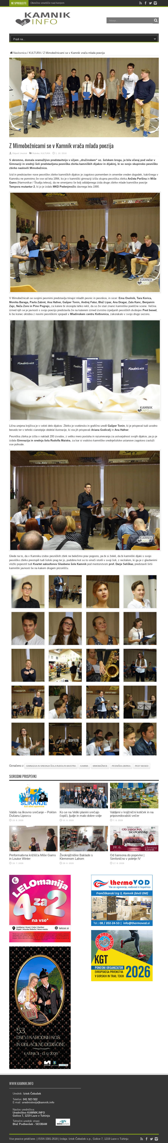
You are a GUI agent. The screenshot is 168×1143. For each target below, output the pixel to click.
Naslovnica (19, 52)
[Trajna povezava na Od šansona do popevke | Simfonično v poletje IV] (134, 850)
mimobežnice (100, 766)
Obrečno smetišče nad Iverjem (47, 3)
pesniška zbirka (121, 766)
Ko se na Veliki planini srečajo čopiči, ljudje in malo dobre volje (81, 813)
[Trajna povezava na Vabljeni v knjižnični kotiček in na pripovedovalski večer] (134, 807)
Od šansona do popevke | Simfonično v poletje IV (127, 856)
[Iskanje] (156, 20)
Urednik (23, 153)
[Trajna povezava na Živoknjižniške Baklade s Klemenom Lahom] (84, 850)
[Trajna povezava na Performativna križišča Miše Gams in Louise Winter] (33, 850)
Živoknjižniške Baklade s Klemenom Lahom (76, 856)
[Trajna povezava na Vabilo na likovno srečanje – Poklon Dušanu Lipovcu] (33, 807)
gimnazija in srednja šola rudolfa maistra (51, 766)
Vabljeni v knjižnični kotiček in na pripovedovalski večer (131, 813)
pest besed (141, 766)
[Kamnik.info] (40, 23)
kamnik (84, 766)
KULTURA (35, 52)
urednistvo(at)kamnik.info (38, 1102)
